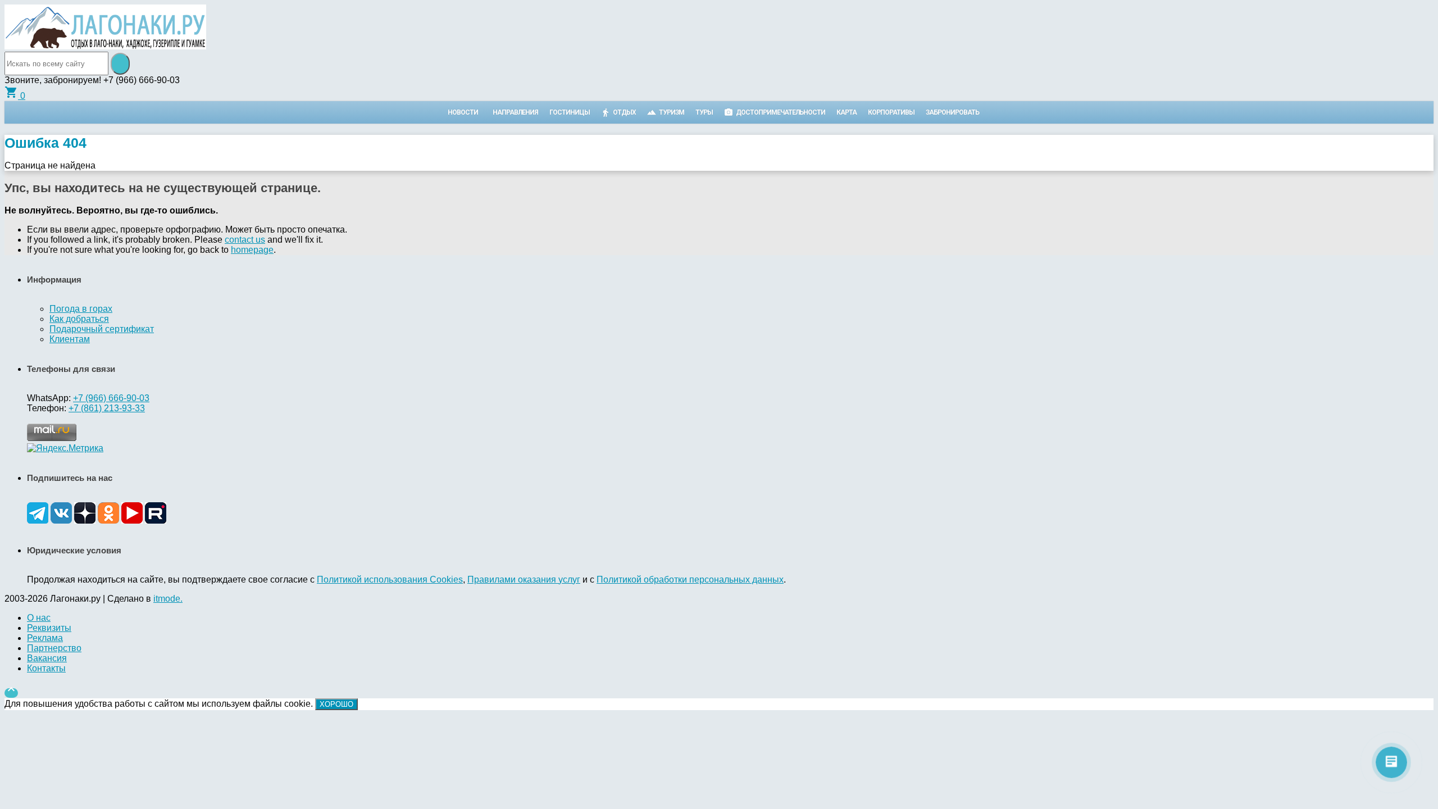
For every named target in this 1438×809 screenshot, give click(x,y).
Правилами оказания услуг (523, 579)
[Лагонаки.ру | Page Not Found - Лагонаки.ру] (105, 46)
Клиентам (69, 339)
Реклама (45, 638)
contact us (245, 239)
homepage (252, 249)
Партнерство (54, 648)
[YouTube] (132, 520)
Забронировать (952, 112)
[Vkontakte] (61, 520)
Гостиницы (569, 112)
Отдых (624, 112)
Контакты (46, 668)
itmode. (168, 598)
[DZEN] (84, 520)
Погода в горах (80, 308)
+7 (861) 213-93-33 (107, 408)
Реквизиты (49, 628)
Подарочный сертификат (101, 329)
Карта (846, 112)
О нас (39, 617)
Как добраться (79, 319)
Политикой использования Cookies (390, 579)
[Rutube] (155, 520)
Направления (515, 112)
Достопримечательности (780, 112)
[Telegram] (37, 520)
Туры (704, 112)
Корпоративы (891, 112)
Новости (463, 112)
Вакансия (47, 658)
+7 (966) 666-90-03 (111, 398)
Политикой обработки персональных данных (690, 579)
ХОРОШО (336, 704)
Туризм (671, 112)
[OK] (108, 520)
